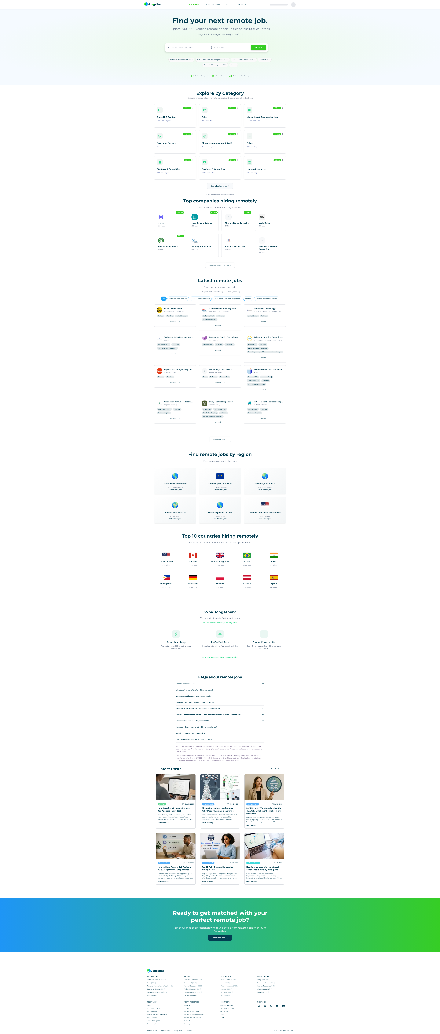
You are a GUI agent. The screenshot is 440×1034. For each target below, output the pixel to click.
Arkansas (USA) (266, 377)
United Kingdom (229, 986)
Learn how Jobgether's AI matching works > (220, 657)
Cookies (189, 1030)
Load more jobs (219, 439)
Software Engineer (193, 980)
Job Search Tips (253, 863)
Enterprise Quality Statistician (223, 337)
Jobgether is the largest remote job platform (220, 34)
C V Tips (162, 804)
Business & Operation (157, 992)
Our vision (187, 1008)
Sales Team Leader (173, 309)
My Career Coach (153, 1008)
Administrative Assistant (256, 384)
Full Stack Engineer (193, 995)
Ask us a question (226, 1005)
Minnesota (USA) (220, 409)
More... (233, 65)
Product (248, 299)
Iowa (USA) (207, 409)
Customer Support (254, 413)
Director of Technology (264, 309)
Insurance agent (163, 413)
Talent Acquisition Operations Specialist (268, 337)
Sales (151, 983)
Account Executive (193, 986)
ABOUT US (242, 4)
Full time (170, 316)
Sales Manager (181, 316)
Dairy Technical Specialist (221, 402)
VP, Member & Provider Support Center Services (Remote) (268, 402)
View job (173, 321)
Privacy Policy (178, 1030)
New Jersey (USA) (164, 409)
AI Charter (187, 1021)
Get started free (219, 938)
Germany (226, 992)
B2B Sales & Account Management (227, 299)
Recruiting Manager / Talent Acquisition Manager (265, 352)
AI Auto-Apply (152, 1017)
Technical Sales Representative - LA (178, 337)
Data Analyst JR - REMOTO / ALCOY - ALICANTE (223, 369)
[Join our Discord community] (283, 1006)
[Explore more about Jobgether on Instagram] (271, 1006)
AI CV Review (152, 1011)
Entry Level (263, 980)
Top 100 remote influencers (194, 1014)
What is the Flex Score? (192, 1017)
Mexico (160, 377)
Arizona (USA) (253, 377)
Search (258, 47)
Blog (149, 1005)
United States (252, 316)
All (164, 299)
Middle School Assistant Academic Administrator (268, 369)
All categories (152, 995)
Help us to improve (227, 1008)
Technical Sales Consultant (167, 348)
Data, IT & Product (156, 980)
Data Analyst (224, 377)
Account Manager (193, 992)
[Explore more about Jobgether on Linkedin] (265, 1006)
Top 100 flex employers (192, 1011)
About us (187, 1005)
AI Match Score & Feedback (157, 1014)
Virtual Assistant (264, 989)
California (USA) (208, 316)
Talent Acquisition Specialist (257, 348)
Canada (226, 989)
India (225, 983)
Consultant (190, 983)
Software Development (178, 299)
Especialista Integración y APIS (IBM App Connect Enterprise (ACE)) (178, 369)
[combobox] (186, 47)
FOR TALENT (194, 4)
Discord (225, 1011)
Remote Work (208, 804)
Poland (160, 316)
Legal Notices (165, 1030)
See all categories (219, 186)
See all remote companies (219, 265)
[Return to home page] (153, 4)
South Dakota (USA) (210, 413)
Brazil (225, 995)
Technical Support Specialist (212, 416)
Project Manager (192, 989)
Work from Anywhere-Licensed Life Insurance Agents (178, 402)
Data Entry (263, 992)
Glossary (187, 1024)
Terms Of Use (152, 1030)
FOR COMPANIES (213, 4)
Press (222, 1014)
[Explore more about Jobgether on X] (259, 1006)
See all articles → (277, 769)
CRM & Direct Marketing (201, 299)
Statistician (229, 344)
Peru (204, 377)
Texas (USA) (252, 344)
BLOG (228, 4)
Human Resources (266, 986)
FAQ (222, 1017)
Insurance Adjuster (209, 319)
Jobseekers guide (153, 1021)
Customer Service (156, 989)
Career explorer (152, 1024)
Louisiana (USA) (163, 344)
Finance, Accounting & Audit (266, 299)
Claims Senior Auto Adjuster (222, 309)
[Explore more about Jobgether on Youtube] (277, 1006)
